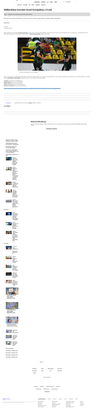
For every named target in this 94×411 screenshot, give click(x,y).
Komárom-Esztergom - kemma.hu (70, 402)
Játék (55, 1)
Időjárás (43, 1)
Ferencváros (7, 29)
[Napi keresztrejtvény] (12, 327)
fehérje (14, 280)
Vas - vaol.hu (81, 402)
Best (42, 370)
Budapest (14, 157)
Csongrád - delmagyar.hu (41, 406)
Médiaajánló (42, 386)
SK (7, 26)
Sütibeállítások (47, 391)
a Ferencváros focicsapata (23, 32)
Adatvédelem (58, 386)
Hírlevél (43, 4)
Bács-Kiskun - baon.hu (40, 401)
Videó (34, 372)
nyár (13, 265)
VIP (29, 4)
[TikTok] (47, 380)
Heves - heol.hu (54, 406)
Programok (50, 368)
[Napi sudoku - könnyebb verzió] (12, 314)
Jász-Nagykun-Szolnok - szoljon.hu (70, 401)
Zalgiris (18, 29)
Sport (32, 4)
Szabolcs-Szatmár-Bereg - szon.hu (70, 406)
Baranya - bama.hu (40, 402)
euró (13, 29)
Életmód (25, 4)
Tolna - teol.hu (81, 401)
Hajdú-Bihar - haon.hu (54, 405)
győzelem (27, 29)
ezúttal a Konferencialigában (34, 33)
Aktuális (19, 4)
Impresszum (36, 386)
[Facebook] (44, 380)
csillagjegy (15, 246)
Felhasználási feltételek (50, 386)
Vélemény (34, 370)
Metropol (30, 102)
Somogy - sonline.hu (68, 405)
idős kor (14, 256)
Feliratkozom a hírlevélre (51, 128)
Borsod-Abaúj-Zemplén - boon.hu (42, 405)
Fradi (51, 1)
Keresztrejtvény (11, 295)
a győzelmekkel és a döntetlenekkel (13, 77)
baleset (14, 222)
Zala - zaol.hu (81, 405)
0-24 (47, 1)
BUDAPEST (37, 4)
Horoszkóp (37, 1)
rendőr (14, 212)
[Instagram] (50, 380)
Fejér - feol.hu (53, 402)
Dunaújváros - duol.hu (54, 401)
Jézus (13, 189)
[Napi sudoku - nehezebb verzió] (12, 299)
